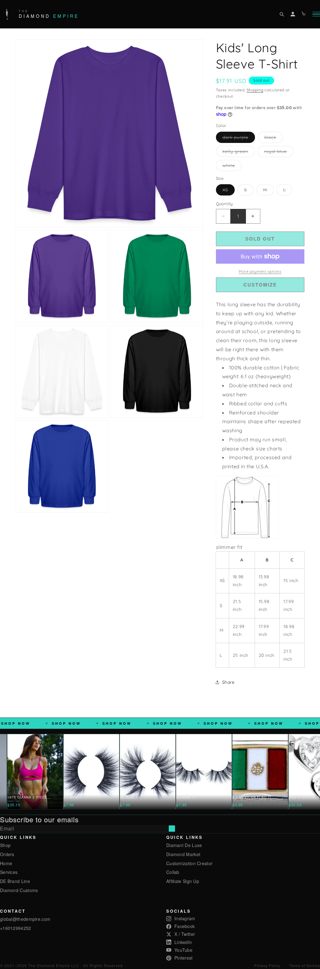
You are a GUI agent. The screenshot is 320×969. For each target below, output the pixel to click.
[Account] (293, 14)
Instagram (184, 918)
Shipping (255, 90)
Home (6, 863)
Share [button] (228, 682)
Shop (5, 845)
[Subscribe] (172, 828)
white (232, 166)
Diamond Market (183, 854)
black (273, 138)
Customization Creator (189, 863)
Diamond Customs (19, 890)
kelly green (238, 152)
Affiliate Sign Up (182, 881)
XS (228, 191)
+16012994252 (15, 928)
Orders (7, 854)
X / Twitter (184, 934)
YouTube (183, 950)
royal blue (278, 152)
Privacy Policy (267, 965)
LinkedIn (183, 942)
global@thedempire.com (25, 919)
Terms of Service (304, 965)
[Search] (281, 14)
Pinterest (183, 958)
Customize (260, 284)
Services (9, 872)
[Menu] (316, 14)
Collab (172, 872)
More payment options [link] (260, 271)
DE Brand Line (15, 881)
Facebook (184, 926)
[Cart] (304, 14)
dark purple (238, 138)
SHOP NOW (61, 723)
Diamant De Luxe (184, 845)
